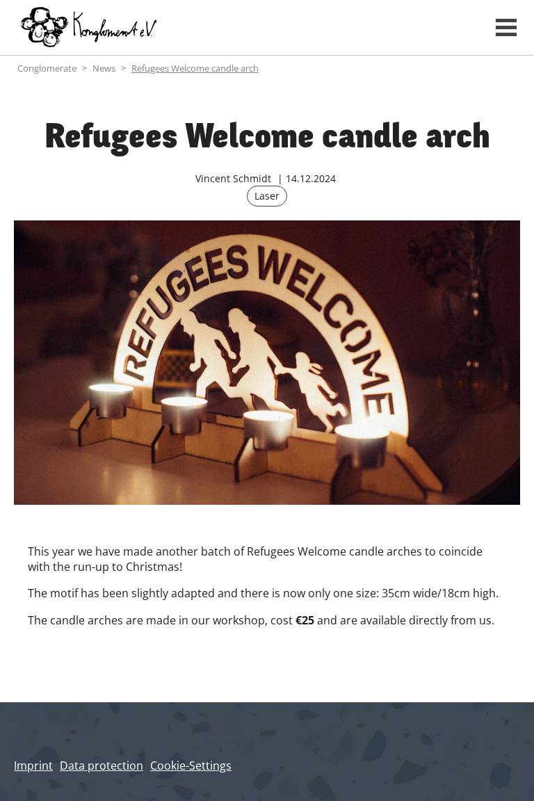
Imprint (33, 765)
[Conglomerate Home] (242, 27)
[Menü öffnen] (506, 27)
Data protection (101, 765)
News (103, 68)
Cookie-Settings (191, 765)
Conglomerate (46, 68)
